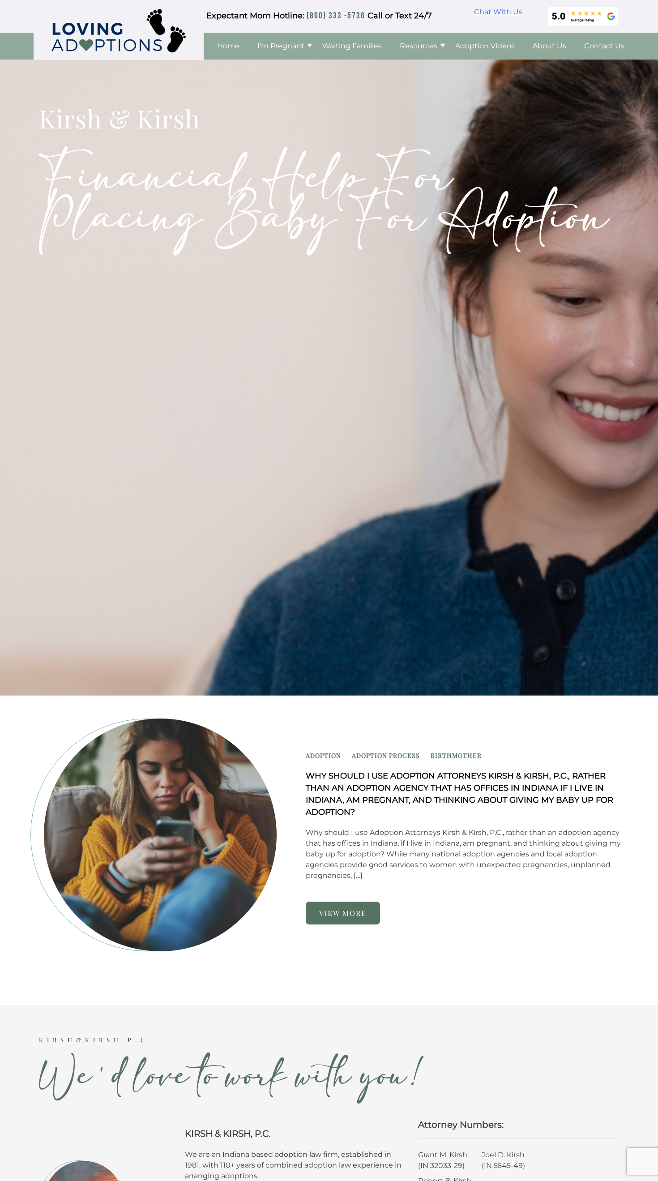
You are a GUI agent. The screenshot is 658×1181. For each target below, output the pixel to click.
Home (228, 46)
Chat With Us (498, 12)
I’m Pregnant (280, 46)
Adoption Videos (485, 46)
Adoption (323, 755)
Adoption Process (386, 755)
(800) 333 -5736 (336, 16)
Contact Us (604, 46)
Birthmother (456, 755)
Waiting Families (352, 46)
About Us (549, 46)
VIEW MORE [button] (343, 913)
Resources (418, 46)
